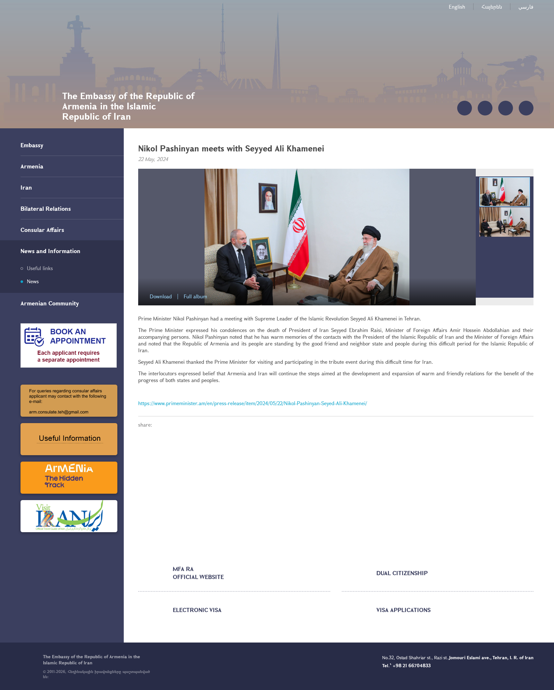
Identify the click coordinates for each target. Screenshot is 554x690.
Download (161, 296)
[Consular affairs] (69, 401)
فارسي (525, 6)
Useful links (40, 268)
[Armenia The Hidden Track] (69, 478)
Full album (195, 296)
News (33, 281)
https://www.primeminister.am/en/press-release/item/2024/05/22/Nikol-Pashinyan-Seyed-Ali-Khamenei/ (252, 403)
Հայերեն (492, 6)
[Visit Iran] (69, 516)
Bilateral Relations (46, 208)
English (457, 6)
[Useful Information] (69, 439)
